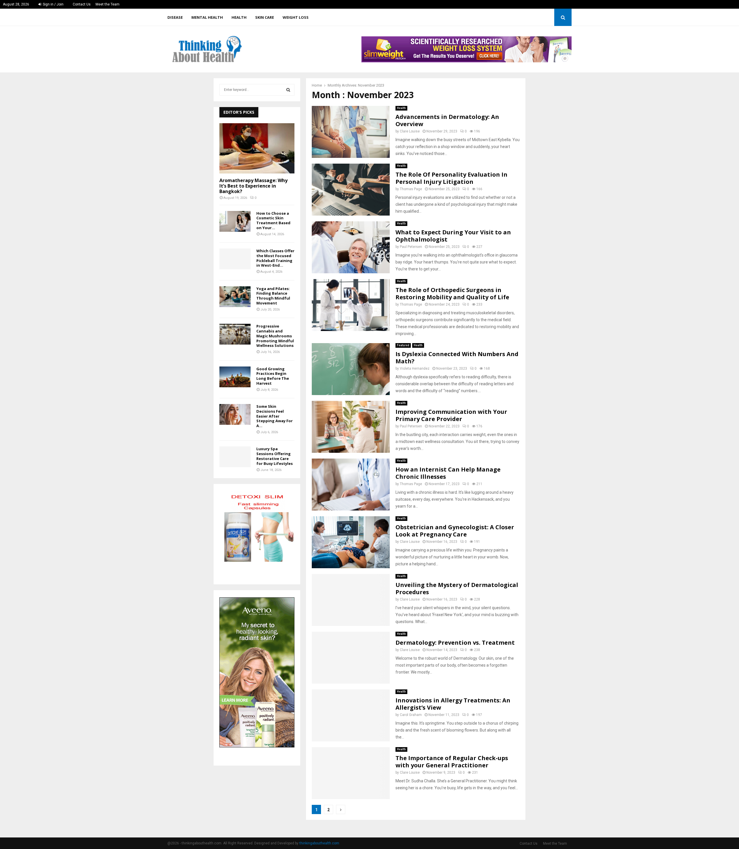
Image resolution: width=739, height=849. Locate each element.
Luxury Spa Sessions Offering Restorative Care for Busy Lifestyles (274, 456)
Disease (175, 17)
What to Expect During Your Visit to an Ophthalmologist (453, 235)
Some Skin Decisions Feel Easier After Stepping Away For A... (274, 416)
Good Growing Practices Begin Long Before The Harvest (272, 376)
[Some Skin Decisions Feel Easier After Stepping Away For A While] (235, 414)
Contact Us (82, 4)
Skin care (264, 17)
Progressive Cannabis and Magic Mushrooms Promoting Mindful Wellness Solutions (275, 335)
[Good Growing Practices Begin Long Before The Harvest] (235, 376)
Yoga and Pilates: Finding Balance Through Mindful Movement (273, 296)
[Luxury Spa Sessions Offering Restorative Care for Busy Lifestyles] (235, 456)
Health (239, 17)
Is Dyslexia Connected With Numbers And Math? (456, 357)
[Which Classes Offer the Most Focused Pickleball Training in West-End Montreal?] (235, 258)
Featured (403, 345)
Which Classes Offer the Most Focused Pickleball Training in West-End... (275, 258)
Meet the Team (108, 4)
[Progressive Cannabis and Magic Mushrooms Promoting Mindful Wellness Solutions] (235, 334)
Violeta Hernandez (415, 368)
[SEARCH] (288, 90)
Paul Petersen (411, 247)
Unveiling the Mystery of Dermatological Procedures (456, 588)
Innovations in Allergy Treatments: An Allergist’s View (452, 703)
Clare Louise (410, 131)
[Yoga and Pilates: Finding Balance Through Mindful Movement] (235, 296)
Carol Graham (411, 715)
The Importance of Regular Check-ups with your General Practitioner (451, 761)
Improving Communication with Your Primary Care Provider (451, 415)
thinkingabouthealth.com (319, 843)
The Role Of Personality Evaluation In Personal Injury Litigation (451, 178)
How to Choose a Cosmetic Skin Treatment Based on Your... (273, 220)
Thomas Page (411, 189)
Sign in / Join (53, 4)
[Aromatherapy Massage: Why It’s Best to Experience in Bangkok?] (256, 148)
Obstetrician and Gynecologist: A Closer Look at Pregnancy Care (454, 530)
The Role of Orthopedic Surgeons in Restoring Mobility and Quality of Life (452, 293)
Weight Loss (296, 17)
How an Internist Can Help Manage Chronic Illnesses (448, 472)
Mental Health (207, 17)
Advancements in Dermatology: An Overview (447, 120)
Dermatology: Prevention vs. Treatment (455, 642)
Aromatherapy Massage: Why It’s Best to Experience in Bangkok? (253, 186)
